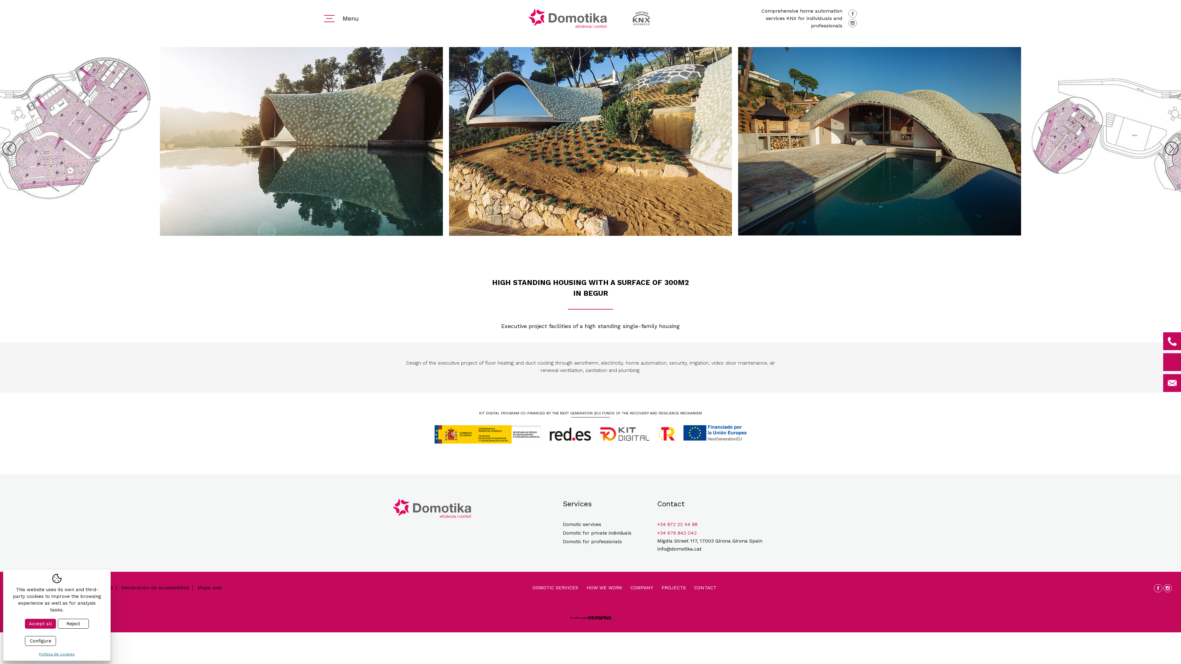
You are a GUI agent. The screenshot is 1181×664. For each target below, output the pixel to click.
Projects (674, 588)
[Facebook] (853, 14)
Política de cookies (57, 654)
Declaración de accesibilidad (155, 587)
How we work (604, 588)
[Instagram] (853, 23)
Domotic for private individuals (597, 533)
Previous (9, 149)
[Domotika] (568, 18)
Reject (73, 623)
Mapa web (210, 587)
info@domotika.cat (679, 549)
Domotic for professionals (592, 541)
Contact (705, 588)
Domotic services (582, 524)
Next (1172, 149)
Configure (40, 641)
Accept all (40, 623)
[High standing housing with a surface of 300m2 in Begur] (301, 148)
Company (641, 588)
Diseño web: (579, 617)
